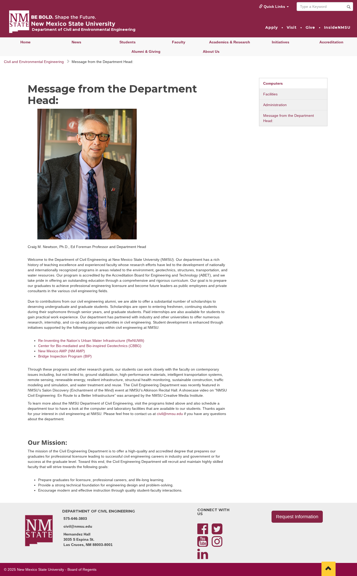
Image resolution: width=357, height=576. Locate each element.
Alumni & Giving (145, 51)
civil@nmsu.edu (170, 414)
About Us (211, 51)
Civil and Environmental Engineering (34, 62)
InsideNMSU (337, 27)
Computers (273, 83)
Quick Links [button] (274, 6)
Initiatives (280, 42)
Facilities (270, 94)
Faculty (178, 42)
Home (25, 42)
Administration (275, 105)
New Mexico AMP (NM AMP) (61, 351)
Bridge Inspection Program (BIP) (65, 356)
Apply (271, 27)
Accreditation (331, 42)
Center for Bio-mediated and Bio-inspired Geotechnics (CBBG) (89, 346)
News (76, 42)
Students (127, 42)
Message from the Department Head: (288, 118)
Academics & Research (229, 42)
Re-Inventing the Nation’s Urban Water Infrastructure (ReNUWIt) (91, 340)
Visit (292, 27)
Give (310, 27)
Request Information (297, 516)
